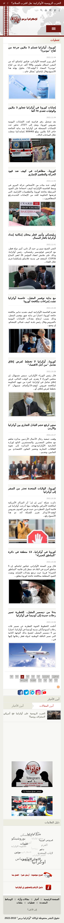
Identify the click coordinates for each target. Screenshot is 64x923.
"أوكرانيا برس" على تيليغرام (55, 10)
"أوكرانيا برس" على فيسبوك (59, 10)
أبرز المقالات (43, 705)
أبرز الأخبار (18, 705)
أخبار (36, 899)
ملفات (19, 902)
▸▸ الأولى (55, 677)
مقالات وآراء (23, 899)
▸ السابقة (46, 677)
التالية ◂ (33, 680)
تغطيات (31, 902)
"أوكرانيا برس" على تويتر (50, 10)
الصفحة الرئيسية (51, 899)
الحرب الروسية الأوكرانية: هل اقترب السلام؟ (36, 3)
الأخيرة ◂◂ (24, 680)
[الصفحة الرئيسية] (23, 19)
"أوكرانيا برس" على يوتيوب (46, 10)
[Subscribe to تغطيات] (58, 687)
